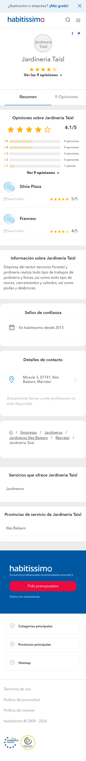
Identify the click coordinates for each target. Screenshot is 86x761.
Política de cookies (19, 710)
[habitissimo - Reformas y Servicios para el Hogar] (20, 20)
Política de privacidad (22, 700)
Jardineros (53, 433)
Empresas (28, 433)
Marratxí (62, 438)
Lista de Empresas (21, 675)
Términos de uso (17, 689)
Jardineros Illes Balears (28, 438)
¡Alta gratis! (58, 6)
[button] (43, 626)
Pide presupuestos (43, 753)
